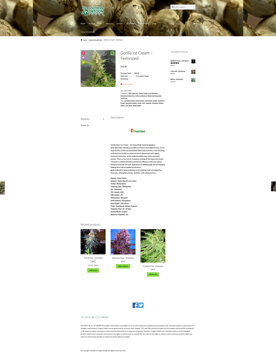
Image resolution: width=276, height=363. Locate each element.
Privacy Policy (144, 23)
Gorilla (155, 101)
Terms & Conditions (88, 32)
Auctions (92, 23)
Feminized (148, 101)
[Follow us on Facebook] (135, 307)
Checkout (109, 23)
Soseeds (148, 103)
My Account (130, 23)
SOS (143, 103)
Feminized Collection (95, 40)
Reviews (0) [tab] (85, 125)
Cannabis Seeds (129, 101)
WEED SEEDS (137, 105)
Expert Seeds (143, 93)
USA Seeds (128, 105)
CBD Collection (133, 93)
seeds (139, 103)
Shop (154, 23)
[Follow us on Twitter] (141, 307)
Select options (123, 266)
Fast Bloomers (153, 93)
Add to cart (93, 270)
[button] (112, 53)
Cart (100, 23)
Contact (120, 23)
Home (83, 23)
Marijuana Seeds (131, 103)
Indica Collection (141, 96)
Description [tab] (85, 119)
